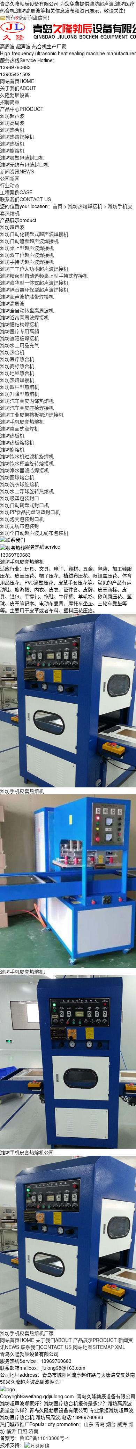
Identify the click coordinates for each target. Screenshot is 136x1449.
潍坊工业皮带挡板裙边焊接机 (31, 414)
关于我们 (18, 87)
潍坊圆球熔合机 (17, 477)
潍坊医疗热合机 (17, 358)
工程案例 (16, 192)
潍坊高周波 (12, 122)
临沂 (11, 1430)
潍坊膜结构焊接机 (19, 324)
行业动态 (10, 185)
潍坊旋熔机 (12, 150)
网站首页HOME (17, 1339)
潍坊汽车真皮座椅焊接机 (27, 407)
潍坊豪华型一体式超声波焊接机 (34, 282)
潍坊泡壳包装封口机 (22, 518)
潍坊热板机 (12, 143)
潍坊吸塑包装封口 (19, 497)
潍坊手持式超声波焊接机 (27, 261)
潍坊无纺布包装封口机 (24, 164)
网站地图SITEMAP (93, 1346)
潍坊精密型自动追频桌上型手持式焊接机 (44, 275)
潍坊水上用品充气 (19, 345)
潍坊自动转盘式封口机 (24, 504)
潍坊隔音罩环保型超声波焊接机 (34, 289)
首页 (57, 206)
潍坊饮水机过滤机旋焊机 (27, 456)
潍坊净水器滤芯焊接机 (24, 470)
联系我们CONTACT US (46, 1346)
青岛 (100, 1424)
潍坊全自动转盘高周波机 (27, 310)
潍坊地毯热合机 (17, 372)
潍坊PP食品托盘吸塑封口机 (30, 511)
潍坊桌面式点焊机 (19, 428)
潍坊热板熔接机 (17, 442)
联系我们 (25, 199)
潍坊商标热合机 (17, 365)
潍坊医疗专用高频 (19, 331)
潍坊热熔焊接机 (17, 136)
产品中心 (22, 108)
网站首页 (17, 80)
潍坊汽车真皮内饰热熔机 (27, 400)
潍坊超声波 (101, 3)
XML (120, 1346)
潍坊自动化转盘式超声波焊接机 (34, 233)
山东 (88, 1424)
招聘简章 (10, 101)
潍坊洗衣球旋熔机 (19, 484)
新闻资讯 (17, 171)
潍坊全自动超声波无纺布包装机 (34, 532)
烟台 (111, 1424)
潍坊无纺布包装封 (19, 525)
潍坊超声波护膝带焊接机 (27, 296)
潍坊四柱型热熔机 (19, 386)
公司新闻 (10, 178)
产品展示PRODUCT (95, 1339)
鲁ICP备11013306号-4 (44, 1437)
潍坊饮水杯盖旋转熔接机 (27, 463)
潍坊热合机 (12, 129)
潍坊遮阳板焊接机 (19, 338)
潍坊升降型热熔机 (19, 393)
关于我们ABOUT (54, 1339)
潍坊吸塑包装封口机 (22, 157)
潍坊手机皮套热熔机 (22, 421)
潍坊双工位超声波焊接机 (27, 254)
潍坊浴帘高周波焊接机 (24, 317)
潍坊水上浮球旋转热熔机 (27, 491)
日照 (22, 1430)
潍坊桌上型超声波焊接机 (27, 247)
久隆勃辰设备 (14, 94)
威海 (122, 1424)
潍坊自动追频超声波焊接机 (29, 240)
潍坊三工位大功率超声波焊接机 (34, 268)
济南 (33, 1430)
